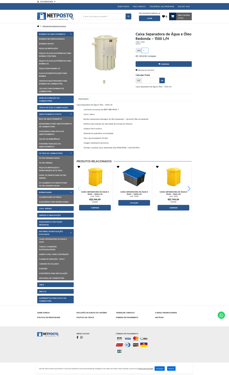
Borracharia (45, 192)
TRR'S (41, 284)
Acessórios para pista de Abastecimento (51, 133)
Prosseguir (159, 368)
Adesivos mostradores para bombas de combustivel (53, 82)
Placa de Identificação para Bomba (53, 74)
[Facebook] (77, 337)
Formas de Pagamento (127, 317)
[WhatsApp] (81, 337)
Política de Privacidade (145, 368)
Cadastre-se (155, 13)
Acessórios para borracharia (54, 201)
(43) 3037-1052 (184, 6)
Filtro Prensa (45, 162)
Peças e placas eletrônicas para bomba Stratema (55, 54)
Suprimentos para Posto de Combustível (52, 299)
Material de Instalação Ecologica (51, 233)
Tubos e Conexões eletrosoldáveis (48, 248)
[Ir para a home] (48, 334)
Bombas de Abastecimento (52, 34)
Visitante (146, 13)
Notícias (159, 317)
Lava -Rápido (45, 208)
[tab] (55, 34)
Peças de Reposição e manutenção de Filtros (50, 169)
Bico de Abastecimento (50, 118)
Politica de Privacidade (48, 317)
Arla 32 (42, 291)
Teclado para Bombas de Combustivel (51, 90)
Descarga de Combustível (51, 278)
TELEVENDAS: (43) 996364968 (161, 6)
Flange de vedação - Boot (52, 259)
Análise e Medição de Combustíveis (49, 99)
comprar (95, 207)
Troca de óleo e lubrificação (53, 107)
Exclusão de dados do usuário (92, 312)
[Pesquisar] (128, 16)
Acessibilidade (46, 1)
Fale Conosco (139, 6)
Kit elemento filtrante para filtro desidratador (53, 184)
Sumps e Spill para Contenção (54, 254)
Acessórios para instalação (53, 273)
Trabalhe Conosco (125, 312)
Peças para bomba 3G (49, 68)
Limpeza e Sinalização (50, 215)
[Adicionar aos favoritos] (79, 167)
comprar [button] (164, 64)
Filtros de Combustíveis (51, 153)
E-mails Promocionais (166, 312)
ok (162, 80)
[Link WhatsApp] (221, 315)
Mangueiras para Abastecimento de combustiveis (55, 125)
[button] (103, 16)
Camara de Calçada (49, 263)
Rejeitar (171, 368)
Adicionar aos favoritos (145, 70)
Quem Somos (123, 6)
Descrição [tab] (84, 98)
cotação (134, 203)
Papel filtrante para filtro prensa (52, 176)
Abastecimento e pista (50, 114)
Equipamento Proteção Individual (50, 223)
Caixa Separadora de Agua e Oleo (53, 240)
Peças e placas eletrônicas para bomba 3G (55, 62)
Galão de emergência (49, 138)
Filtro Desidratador (49, 158)
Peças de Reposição (48, 48)
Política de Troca (85, 317)
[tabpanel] (134, 129)
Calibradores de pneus (50, 197)
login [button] (149, 18)
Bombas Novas (46, 43)
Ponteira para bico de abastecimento (50, 145)
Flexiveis (43, 268)
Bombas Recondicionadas (52, 38)
